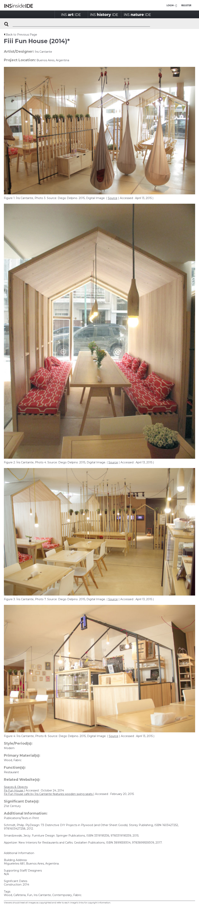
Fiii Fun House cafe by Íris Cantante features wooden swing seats (48, 794)
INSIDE (71, 14)
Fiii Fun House (14, 790)
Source (112, 198)
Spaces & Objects (16, 787)
